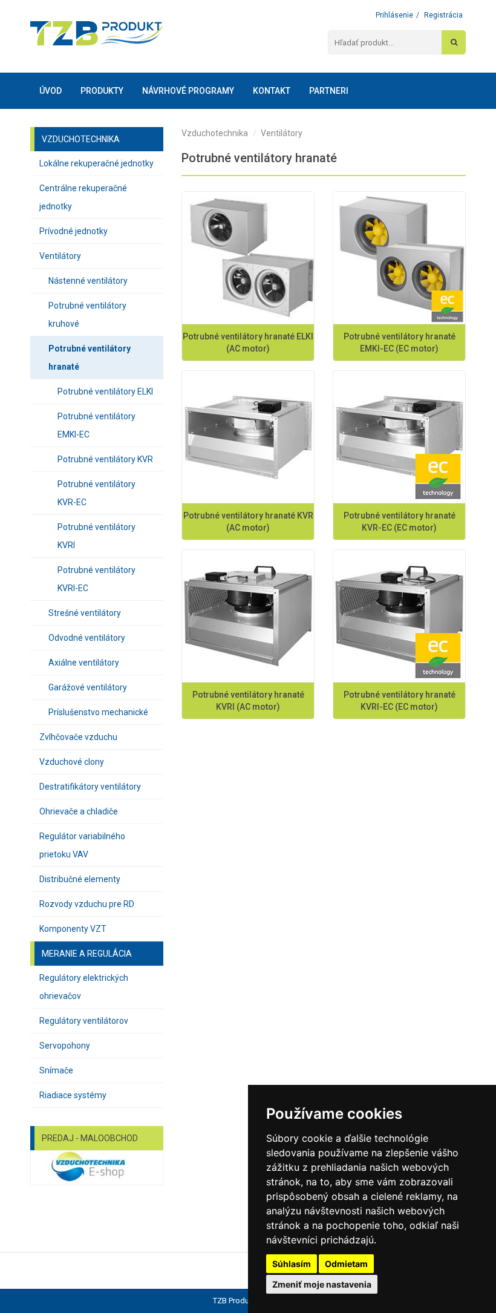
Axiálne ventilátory (83, 662)
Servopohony (64, 1045)
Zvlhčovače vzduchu (78, 737)
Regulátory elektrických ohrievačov (83, 987)
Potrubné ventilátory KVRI (96, 536)
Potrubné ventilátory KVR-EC (96, 493)
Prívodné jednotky (73, 231)
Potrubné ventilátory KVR (105, 459)
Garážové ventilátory (87, 687)
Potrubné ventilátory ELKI (105, 391)
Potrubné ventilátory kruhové (87, 315)
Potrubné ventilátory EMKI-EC (96, 425)
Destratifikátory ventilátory (90, 786)
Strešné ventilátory (84, 613)
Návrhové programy (188, 91)
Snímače (56, 1070)
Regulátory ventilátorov (83, 1021)
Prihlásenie (394, 15)
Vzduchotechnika (214, 133)
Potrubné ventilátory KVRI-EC (96, 579)
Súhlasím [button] (291, 1264)
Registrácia (443, 15)
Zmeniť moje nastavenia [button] (321, 1284)
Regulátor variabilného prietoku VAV (82, 845)
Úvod (50, 91)
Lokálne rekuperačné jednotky (96, 163)
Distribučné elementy (79, 879)
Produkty (101, 91)
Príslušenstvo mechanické (98, 712)
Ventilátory (60, 256)
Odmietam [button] (346, 1264)
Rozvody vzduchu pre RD (86, 904)
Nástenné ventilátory (88, 281)
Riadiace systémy (72, 1095)
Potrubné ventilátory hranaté (89, 358)
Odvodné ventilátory (86, 638)
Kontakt (271, 91)
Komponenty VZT (72, 929)
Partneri (328, 91)
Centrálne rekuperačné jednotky (83, 197)
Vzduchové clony (71, 762)
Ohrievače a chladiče (78, 811)
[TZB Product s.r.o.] (96, 33)
